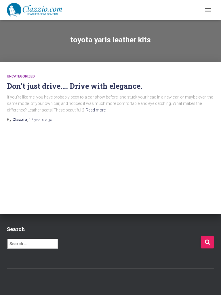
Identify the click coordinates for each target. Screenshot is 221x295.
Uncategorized (21, 76)
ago (40, 119)
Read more (96, 110)
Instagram (115, 281)
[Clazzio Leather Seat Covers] (36, 10)
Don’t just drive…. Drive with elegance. (74, 86)
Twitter (105, 281)
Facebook (95, 281)
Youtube (125, 281)
